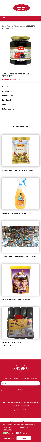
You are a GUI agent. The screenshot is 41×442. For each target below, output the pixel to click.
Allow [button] (24, 438)
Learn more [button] (7, 430)
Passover (10, 26)
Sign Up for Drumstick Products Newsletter (20, 378)
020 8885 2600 (22, 410)
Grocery (18, 26)
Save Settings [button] (9, 438)
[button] (36, 38)
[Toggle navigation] (4, 18)
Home (4, 26)
